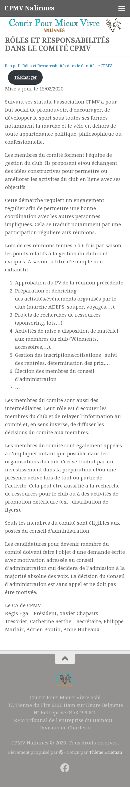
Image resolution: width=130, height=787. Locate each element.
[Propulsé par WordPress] (61, 752)
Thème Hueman (105, 752)
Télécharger (25, 77)
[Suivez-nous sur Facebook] (65, 768)
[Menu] (121, 8)
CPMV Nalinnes (29, 8)
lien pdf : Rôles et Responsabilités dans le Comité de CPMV (58, 66)
